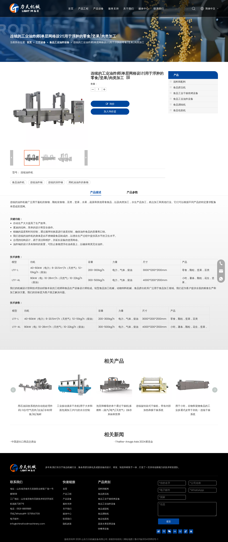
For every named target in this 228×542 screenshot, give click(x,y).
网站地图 (128, 539)
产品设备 (98, 8)
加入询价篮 (110, 111)
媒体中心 (144, 8)
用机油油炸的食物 (78, 182)
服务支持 (113, 8)
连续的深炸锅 (55, 182)
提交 (168, 521)
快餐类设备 (103, 528)
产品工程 (83, 8)
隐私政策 (67, 523)
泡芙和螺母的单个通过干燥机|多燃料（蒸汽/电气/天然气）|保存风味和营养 (114, 410)
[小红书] (175, 531)
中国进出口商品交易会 (23, 441)
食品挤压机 (103, 493)
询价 (112, 104)
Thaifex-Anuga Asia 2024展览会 (134, 441)
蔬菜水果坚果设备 (106, 523)
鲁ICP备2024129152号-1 (146, 539)
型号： (16, 172)
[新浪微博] (158, 531)
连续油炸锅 (36, 182)
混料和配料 (103, 488)
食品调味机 (103, 513)
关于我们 (128, 8)
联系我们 (159, 8)
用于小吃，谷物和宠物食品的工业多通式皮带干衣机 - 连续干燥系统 (192, 410)
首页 (71, 8)
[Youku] (164, 531)
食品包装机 (103, 518)
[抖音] (186, 531)
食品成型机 (103, 508)
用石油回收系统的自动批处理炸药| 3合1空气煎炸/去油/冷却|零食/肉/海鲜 (35, 410)
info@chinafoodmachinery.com (27, 523)
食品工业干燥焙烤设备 (109, 498)
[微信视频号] (180, 531)
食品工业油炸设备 (106, 503)
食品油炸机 (18, 182)
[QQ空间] (191, 531)
